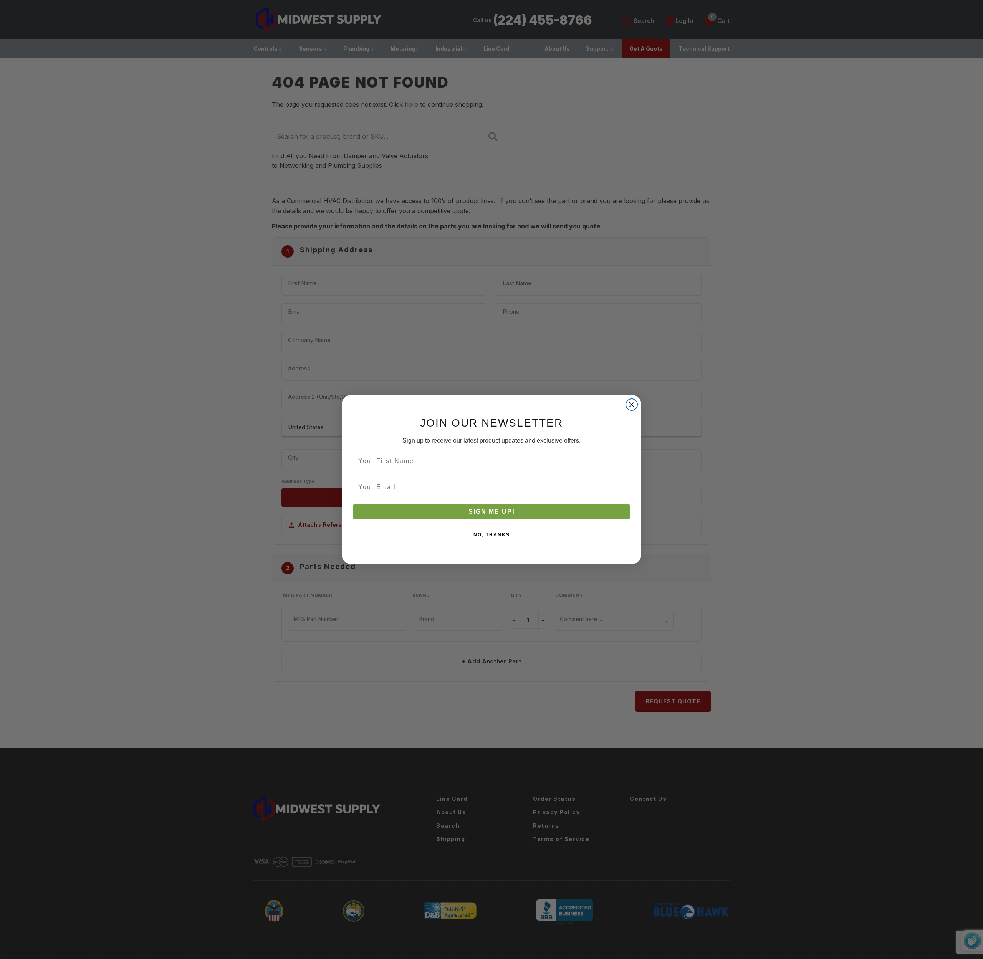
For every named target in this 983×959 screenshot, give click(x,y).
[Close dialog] (631, 404)
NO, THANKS (491, 534)
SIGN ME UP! (491, 511)
